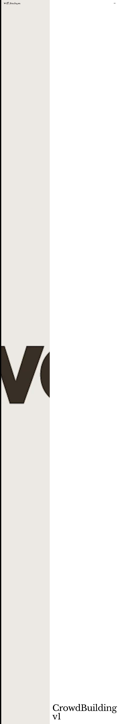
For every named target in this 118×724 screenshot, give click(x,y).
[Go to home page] (12, 3)
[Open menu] (115, 3)
